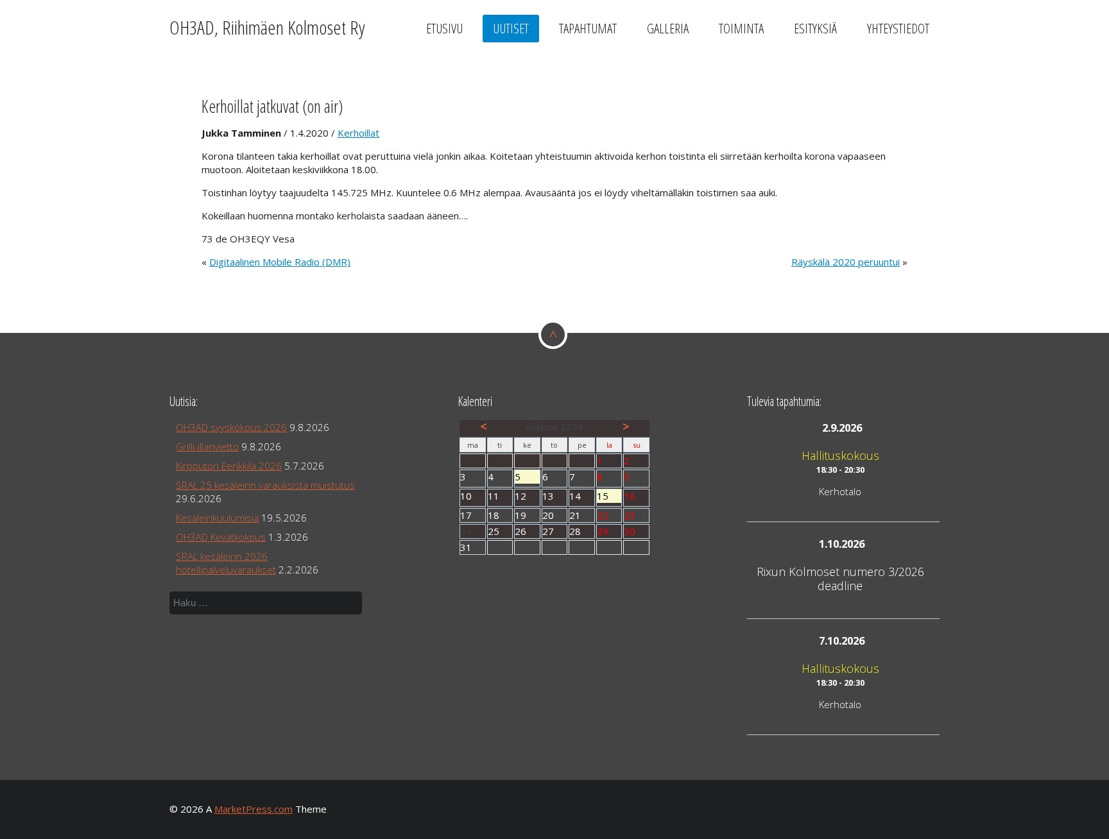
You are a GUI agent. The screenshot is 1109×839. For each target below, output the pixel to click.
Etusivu (444, 28)
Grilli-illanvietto (207, 446)
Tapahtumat (588, 28)
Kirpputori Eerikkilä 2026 (229, 465)
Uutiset (511, 28)
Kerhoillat (358, 132)
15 (609, 496)
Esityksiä (815, 28)
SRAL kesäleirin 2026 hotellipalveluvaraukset (226, 563)
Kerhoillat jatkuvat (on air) (272, 106)
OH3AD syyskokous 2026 (231, 427)
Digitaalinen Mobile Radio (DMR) (279, 261)
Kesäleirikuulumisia (217, 517)
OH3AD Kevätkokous (221, 536)
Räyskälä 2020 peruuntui (845, 261)
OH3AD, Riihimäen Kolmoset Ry (267, 27)
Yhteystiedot (898, 28)
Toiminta (741, 28)
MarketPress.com (253, 808)
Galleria (668, 28)
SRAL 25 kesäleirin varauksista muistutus (265, 485)
